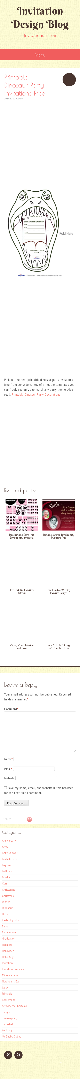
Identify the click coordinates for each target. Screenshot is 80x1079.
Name (8, 759)
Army (5, 846)
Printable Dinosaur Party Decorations (35, 394)
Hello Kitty (8, 957)
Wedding (7, 1030)
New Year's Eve (10, 981)
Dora (5, 914)
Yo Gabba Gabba (11, 1036)
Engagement (9, 932)
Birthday (7, 871)
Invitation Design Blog (40, 17)
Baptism (6, 865)
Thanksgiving (9, 1018)
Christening (8, 889)
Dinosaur (7, 908)
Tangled (6, 1012)
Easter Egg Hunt (11, 920)
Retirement (8, 999)
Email (8, 769)
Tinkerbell (7, 1024)
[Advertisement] (40, 141)
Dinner (6, 901)
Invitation (7, 963)
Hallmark (7, 944)
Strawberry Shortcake (14, 1006)
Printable (7, 993)
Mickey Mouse (10, 975)
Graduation (8, 938)
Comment (11, 709)
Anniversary (9, 840)
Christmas (8, 895)
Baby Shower (9, 852)
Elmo (5, 926)
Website (9, 778)
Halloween (8, 950)
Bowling (6, 877)
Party (5, 987)
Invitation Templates (13, 969)
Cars (4, 883)
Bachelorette (9, 859)
